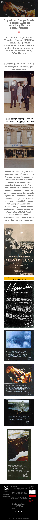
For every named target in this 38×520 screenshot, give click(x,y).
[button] (21, 2)
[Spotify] (21, 511)
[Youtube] (18, 511)
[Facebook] (12, 511)
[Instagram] (15, 511)
